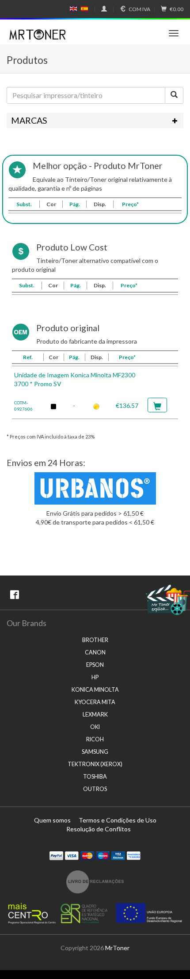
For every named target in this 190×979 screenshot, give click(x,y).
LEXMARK (95, 714)
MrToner (117, 948)
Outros (95, 789)
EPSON (95, 665)
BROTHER (95, 640)
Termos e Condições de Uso (117, 820)
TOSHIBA (95, 776)
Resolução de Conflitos (98, 829)
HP (95, 677)
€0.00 (176, 9)
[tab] (95, 121)
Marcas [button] (29, 120)
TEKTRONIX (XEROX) (95, 764)
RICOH (95, 739)
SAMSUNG (95, 751)
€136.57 (127, 405)
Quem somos (52, 820)
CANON (95, 652)
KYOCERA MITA (95, 702)
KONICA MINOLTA (95, 689)
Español (84, 9)
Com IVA (139, 9)
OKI (95, 727)
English (73, 9)
